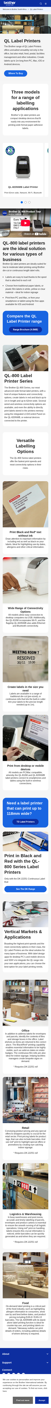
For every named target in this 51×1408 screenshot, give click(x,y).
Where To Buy (15, 73)
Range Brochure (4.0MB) (25, 329)
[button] (22, 202)
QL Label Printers (36, 9)
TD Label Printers (25, 821)
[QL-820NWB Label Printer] (23, 164)
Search (40, 3)
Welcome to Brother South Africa (15, 9)
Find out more (22, 1400)
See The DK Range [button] (25, 889)
